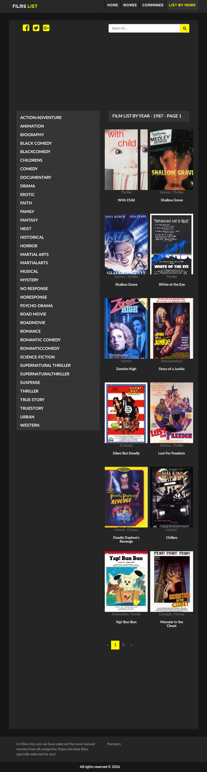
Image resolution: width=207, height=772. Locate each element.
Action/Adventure (41, 118)
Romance (30, 331)
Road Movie (33, 314)
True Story (32, 400)
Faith (26, 203)
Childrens (31, 160)
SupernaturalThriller (44, 374)
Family (27, 212)
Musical (29, 272)
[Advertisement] (103, 71)
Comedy (29, 169)
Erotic (27, 195)
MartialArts (34, 263)
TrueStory (31, 408)
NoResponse (33, 297)
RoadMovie (32, 323)
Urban (27, 417)
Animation (32, 126)
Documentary (35, 178)
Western (29, 425)
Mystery (29, 280)
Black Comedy (36, 143)
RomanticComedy (40, 349)
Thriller (29, 391)
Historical (32, 237)
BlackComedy (35, 152)
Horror (28, 246)
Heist (26, 229)
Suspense (30, 383)
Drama (27, 186)
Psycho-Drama (36, 306)
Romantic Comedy (40, 340)
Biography (32, 135)
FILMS (25, 6)
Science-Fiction (37, 357)
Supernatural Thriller (45, 366)
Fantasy (29, 220)
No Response (34, 289)
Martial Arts (34, 255)
